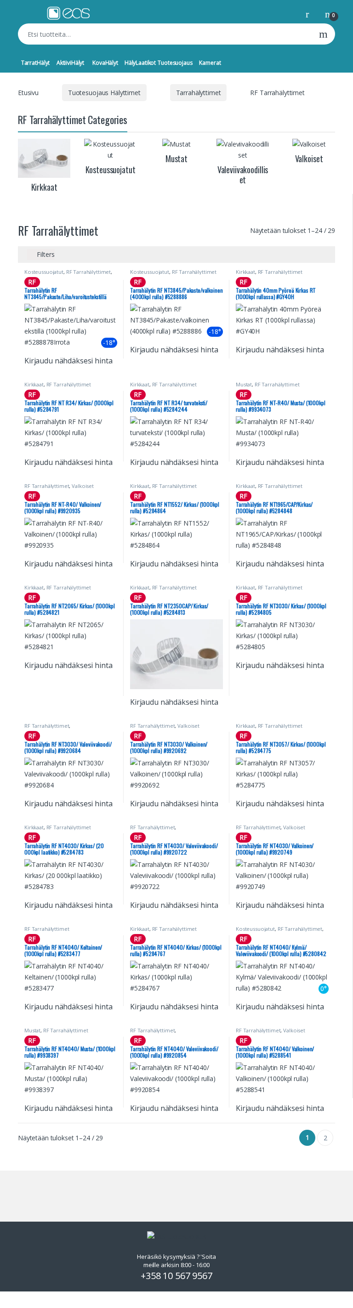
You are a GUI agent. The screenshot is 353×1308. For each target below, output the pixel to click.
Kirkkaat (245, 271)
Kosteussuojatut (43, 271)
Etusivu (28, 92)
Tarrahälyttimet (198, 92)
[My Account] (311, 13)
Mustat (244, 384)
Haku (323, 34)
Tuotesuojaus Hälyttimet (104, 92)
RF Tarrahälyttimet (88, 271)
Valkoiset (83, 485)
